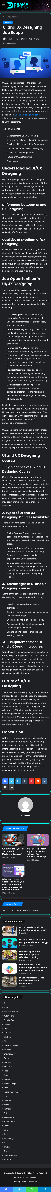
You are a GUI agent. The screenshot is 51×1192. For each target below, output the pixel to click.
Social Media (9, 1121)
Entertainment (10, 1054)
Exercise (7, 1058)
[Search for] (47, 6)
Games (7, 1079)
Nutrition (7, 1109)
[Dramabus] (18, 5)
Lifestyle (7, 1100)
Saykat (9, 39)
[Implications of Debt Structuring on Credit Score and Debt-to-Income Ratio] (9, 968)
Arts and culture (11, 1012)
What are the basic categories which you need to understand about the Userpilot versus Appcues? (13, 884)
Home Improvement (12, 1092)
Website (15, 17)
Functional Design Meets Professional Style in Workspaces (31, 980)
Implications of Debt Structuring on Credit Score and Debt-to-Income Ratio (33, 967)
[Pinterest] (31, 781)
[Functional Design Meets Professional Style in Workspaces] (9, 981)
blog (5, 1028)
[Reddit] (38, 781)
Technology (9, 1138)
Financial (8, 1066)
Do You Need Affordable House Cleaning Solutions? (32, 929)
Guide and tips (10, 1083)
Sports (7, 1126)
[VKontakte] (44, 781)
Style (6, 1130)
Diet (5, 1041)
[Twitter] (11, 781)
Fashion (7, 1062)
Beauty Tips (9, 1020)
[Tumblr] (24, 781)
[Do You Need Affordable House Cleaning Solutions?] (9, 931)
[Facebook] (5, 781)
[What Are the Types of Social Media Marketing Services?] (13, 840)
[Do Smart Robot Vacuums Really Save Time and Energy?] (9, 943)
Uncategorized (10, 1155)
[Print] (11, 787)
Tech (6, 1134)
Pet (5, 1113)
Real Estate (9, 1117)
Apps (6, 1007)
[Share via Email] (5, 787)
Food (6, 1071)
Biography (8, 1024)
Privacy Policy (20, 1182)
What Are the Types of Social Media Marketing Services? (13, 851)
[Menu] (3, 6)
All (5, 1003)
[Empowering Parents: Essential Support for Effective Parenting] (9, 955)
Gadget (7, 1075)
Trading (7, 1147)
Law (5, 1096)
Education (8, 1050)
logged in (17, 910)
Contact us (32, 1182)
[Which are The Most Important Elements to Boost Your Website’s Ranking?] (38, 840)
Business (8, 1033)
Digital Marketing (11, 1045)
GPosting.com (31, 1177)
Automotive (9, 1016)
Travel (6, 1151)
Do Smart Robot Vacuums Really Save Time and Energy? (33, 941)
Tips (5, 1143)
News (6, 1105)
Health (7, 1088)
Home (7, 17)
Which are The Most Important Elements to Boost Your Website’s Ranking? (37, 852)
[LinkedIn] (18, 781)
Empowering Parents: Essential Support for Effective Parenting (29, 954)
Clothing (7, 1037)
